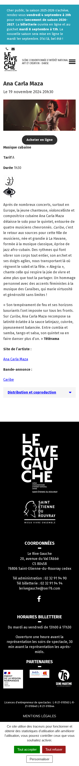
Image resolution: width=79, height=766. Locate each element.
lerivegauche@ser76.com (39, 588)
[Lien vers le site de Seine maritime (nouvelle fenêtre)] (66, 678)
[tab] (39, 392)
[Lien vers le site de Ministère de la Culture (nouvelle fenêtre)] (13, 679)
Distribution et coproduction (32, 392)
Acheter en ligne (40, 140)
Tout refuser (53, 749)
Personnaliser (39, 759)
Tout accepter (27, 749)
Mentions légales (39, 716)
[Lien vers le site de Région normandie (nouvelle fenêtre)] (39, 674)
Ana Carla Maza (15, 359)
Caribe (8, 380)
